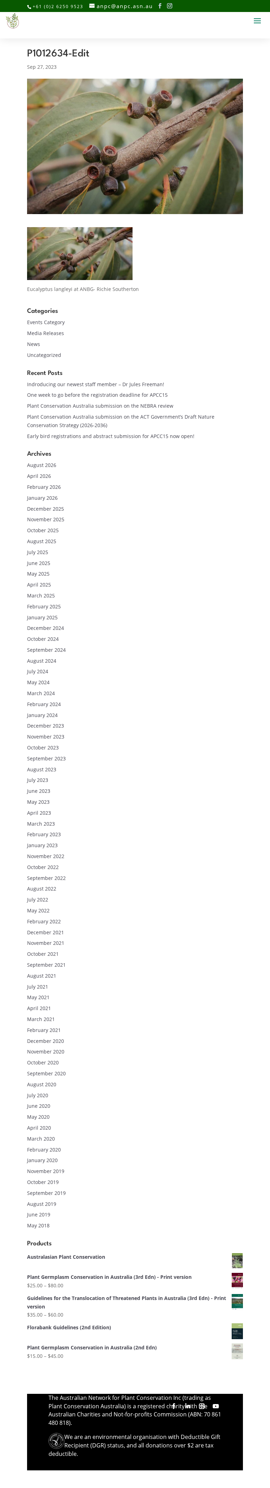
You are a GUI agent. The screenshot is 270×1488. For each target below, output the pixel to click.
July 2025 (37, 552)
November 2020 (45, 1051)
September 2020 (46, 1073)
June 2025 (38, 563)
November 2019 (45, 1171)
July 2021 (37, 986)
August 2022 (41, 888)
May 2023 (38, 801)
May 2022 (38, 910)
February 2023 (44, 834)
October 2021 (43, 954)
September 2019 (46, 1193)
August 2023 (41, 769)
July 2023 (37, 780)
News (33, 344)
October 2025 (43, 530)
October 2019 (43, 1182)
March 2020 (41, 1138)
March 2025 (41, 595)
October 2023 (43, 747)
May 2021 (38, 997)
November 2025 (45, 519)
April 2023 (39, 812)
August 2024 (41, 660)
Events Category (46, 322)
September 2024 (46, 649)
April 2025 (39, 584)
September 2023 (46, 758)
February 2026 (44, 487)
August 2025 (41, 541)
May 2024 (38, 682)
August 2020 (41, 1084)
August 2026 (41, 465)
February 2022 (44, 921)
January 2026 (42, 497)
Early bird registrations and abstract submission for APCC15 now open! (110, 436)
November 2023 (45, 736)
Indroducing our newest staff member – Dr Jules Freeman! (95, 384)
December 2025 (45, 508)
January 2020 (42, 1160)
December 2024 (45, 628)
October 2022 (43, 867)
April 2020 (39, 1127)
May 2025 (38, 573)
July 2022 (37, 899)
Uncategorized (44, 355)
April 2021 (39, 1008)
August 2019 (41, 1204)
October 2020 (43, 1062)
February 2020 (44, 1149)
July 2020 (37, 1095)
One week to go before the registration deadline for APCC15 (97, 394)
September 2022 (46, 878)
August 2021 (41, 975)
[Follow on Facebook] (173, 1406)
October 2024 (43, 639)
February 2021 (44, 1030)
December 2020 (45, 1041)
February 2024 (44, 704)
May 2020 (38, 1116)
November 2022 (45, 856)
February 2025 (44, 606)
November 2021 (45, 943)
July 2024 (37, 671)
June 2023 (38, 791)
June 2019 (38, 1214)
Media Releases (45, 333)
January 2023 (42, 845)
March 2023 (41, 823)
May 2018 (38, 1225)
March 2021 (41, 1019)
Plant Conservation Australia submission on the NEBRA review (100, 405)
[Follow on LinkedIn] (187, 1406)
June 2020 (38, 1106)
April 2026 (39, 476)
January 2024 (42, 715)
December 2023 (45, 725)
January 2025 (42, 617)
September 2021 (46, 964)
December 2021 (45, 932)
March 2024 (41, 693)
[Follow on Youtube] (215, 1406)
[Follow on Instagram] (201, 1406)
